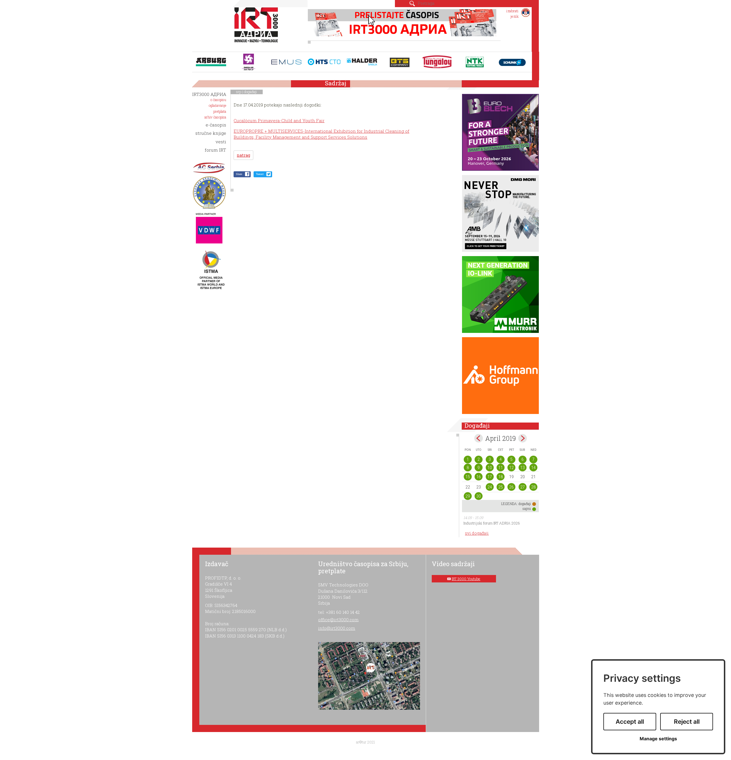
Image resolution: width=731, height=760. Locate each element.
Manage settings (658, 738)
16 (478, 477)
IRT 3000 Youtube (466, 578)
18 (500, 477)
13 (522, 467)
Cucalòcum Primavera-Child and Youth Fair (279, 120)
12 (511, 467)
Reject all (687, 721)
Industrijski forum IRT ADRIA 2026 (491, 523)
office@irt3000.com (338, 619)
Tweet (260, 174)
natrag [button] (243, 155)
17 (489, 477)
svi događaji (477, 533)
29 (467, 496)
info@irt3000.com (336, 628)
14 (533, 467)
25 (500, 487)
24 (489, 487)
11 (500, 467)
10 (489, 467)
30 (478, 496)
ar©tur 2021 (365, 742)
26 (511, 487)
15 (467, 477)
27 (522, 487)
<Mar (478, 438)
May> (522, 438)
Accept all (630, 721)
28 (533, 487)
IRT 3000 (257, 28)
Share (239, 174)
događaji (250, 91)
